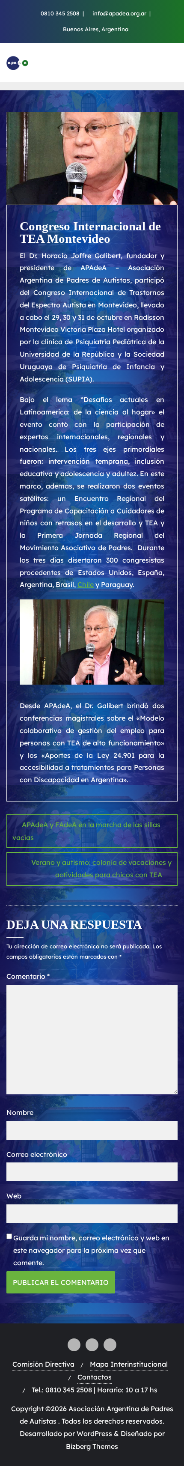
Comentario (28, 976)
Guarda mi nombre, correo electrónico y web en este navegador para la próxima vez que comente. (91, 1250)
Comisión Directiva (43, 1364)
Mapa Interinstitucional (129, 1364)
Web (13, 1196)
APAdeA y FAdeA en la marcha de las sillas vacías (86, 831)
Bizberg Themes (92, 1446)
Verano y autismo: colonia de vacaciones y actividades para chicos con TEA (101, 868)
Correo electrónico (36, 1154)
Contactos (94, 1377)
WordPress (94, 1433)
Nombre (19, 1112)
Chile (85, 584)
